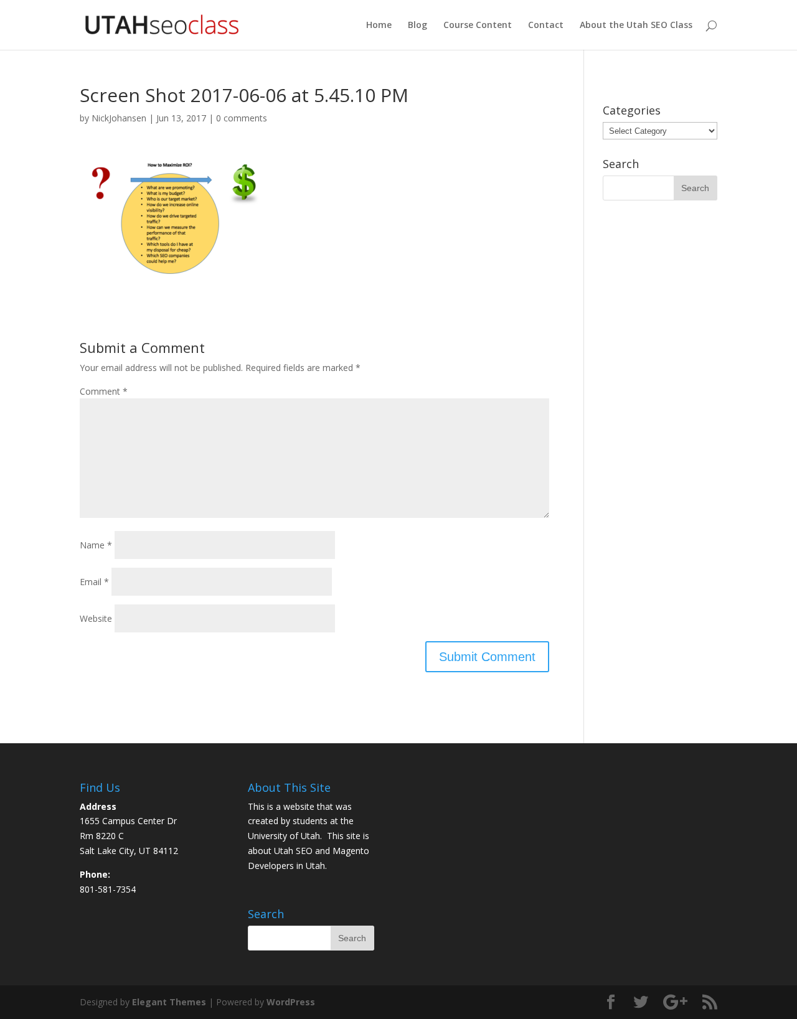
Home (379, 26)
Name (96, 545)
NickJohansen (119, 118)
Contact (546, 26)
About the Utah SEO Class (636, 26)
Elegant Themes (169, 1002)
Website (96, 618)
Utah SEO (293, 851)
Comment (104, 391)
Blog (417, 26)
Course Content (477, 26)
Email (94, 582)
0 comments (241, 118)
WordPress (290, 1002)
